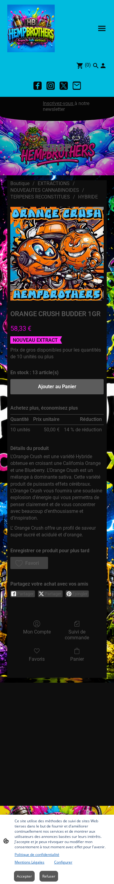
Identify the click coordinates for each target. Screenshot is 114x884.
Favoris (37, 659)
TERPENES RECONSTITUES (40, 197)
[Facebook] (37, 86)
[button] (29, 563)
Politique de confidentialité (37, 854)
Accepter (24, 876)
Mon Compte (37, 632)
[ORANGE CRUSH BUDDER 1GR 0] (57, 254)
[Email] (77, 86)
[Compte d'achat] (103, 65)
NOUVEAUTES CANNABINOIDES (44, 190)
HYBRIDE (88, 197)
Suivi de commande (77, 635)
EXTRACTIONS (54, 183)
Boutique (19, 183)
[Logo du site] (31, 28)
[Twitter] (64, 86)
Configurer (63, 862)
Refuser (48, 876)
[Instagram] (51, 86)
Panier (77, 659)
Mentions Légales (29, 862)
